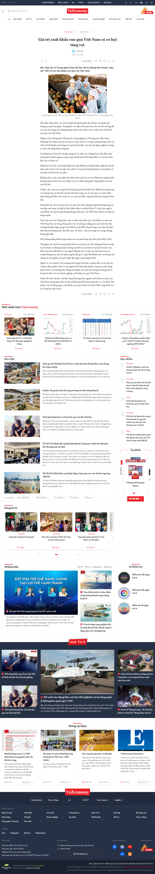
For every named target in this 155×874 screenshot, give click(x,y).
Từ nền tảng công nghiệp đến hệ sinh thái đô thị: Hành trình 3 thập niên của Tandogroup (95, 627)
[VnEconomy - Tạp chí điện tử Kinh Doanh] (77, 792)
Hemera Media (38, 866)
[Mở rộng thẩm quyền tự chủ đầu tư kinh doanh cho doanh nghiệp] (19, 660)
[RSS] (130, 854)
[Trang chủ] (9, 19)
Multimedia (11, 567)
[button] (56, 554)
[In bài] (42, 61)
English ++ (108, 2)
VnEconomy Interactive (132, 754)
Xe (73, 2)
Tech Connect (94, 2)
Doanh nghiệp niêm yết (50, 314)
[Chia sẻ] (113, 61)
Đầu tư (29, 19)
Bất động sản (115, 19)
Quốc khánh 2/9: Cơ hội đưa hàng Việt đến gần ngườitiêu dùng (19, 341)
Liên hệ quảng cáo (80, 854)
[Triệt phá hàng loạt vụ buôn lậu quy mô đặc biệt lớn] (19, 696)
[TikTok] (146, 2)
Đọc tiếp (9, 359)
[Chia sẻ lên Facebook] (96, 61)
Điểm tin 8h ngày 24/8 (140, 607)
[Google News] (151, 2)
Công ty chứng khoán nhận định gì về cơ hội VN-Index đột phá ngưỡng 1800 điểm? (135, 341)
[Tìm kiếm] (9, 11)
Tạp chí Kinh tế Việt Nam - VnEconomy (138, 867)
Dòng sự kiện (78, 726)
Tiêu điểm (17, 19)
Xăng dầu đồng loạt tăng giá (21, 537)
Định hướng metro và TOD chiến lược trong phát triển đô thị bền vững (18, 757)
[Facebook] (126, 2)
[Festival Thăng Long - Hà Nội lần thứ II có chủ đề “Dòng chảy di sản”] (135, 696)
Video (128, 397)
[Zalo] (136, 2)
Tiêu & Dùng (63, 2)
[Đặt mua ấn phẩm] (147, 10)
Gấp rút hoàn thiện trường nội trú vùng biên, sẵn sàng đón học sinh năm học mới (135, 677)
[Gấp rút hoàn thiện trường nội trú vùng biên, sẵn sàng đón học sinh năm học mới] (135, 660)
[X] (131, 2)
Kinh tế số (53, 19)
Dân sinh (140, 19)
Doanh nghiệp (99, 19)
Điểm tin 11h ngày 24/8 (141, 591)
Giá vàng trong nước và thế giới (97, 754)
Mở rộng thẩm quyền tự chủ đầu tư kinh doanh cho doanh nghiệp (19, 675)
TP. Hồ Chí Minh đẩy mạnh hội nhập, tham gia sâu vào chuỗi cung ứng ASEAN (76, 475)
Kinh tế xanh (68, 19)
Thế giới (128, 19)
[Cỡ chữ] (46, 61)
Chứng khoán (48, 2)
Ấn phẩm (135, 450)
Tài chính (40, 19)
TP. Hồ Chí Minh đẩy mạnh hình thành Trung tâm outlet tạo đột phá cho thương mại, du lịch (75, 445)
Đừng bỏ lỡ (10, 508)
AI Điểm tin (135, 567)
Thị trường (83, 19)
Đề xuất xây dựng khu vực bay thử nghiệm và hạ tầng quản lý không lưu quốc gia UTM (76, 699)
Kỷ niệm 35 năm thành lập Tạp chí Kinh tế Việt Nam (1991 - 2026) (58, 757)
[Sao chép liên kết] (109, 61)
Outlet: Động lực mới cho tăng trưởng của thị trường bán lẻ (71, 391)
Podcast (88, 567)
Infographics (97, 567)
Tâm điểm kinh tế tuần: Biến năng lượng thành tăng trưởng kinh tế (95, 595)
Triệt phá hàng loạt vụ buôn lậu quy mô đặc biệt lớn (67, 417)
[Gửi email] (104, 61)
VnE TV (81, 2)
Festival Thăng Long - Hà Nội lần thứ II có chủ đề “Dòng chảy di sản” (135, 711)
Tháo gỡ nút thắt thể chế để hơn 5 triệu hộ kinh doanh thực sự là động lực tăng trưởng (76, 365)
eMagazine (108, 567)
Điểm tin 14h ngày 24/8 (141, 576)
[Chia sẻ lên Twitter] (100, 61)
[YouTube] (141, 2)
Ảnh (3, 833)
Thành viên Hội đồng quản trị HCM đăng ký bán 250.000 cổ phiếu (58, 341)
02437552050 (65, 849)
